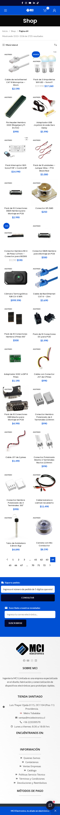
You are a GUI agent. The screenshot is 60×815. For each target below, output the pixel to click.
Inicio (5, 31)
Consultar (27, 597)
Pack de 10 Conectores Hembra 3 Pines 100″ (15, 335)
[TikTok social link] (38, 3)
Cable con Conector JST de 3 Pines (44, 375)
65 (10, 565)
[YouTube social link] (30, 3)
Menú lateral (12, 45)
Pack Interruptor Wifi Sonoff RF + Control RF (16, 166)
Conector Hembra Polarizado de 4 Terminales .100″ (16, 503)
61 (35, 559)
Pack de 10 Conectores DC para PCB (44, 335)
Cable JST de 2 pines (16, 457)
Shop (13, 31)
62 (41, 559)
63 (47, 559)
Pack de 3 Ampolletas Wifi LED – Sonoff (44, 81)
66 (16, 565)
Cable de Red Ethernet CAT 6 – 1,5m (44, 295)
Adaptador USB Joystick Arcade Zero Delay (44, 125)
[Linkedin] (35, 660)
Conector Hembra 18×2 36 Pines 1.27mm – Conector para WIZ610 (15, 254)
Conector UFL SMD (44, 208)
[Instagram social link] (26, 3)
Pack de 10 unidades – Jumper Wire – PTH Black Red (44, 168)
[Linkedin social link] (34, 3)
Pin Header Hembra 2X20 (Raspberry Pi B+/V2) (16, 125)
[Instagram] (31, 660)
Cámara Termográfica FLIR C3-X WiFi (15, 295)
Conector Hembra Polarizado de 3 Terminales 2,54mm (44, 417)
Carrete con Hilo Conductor (44, 544)
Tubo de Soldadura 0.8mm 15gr (16, 544)
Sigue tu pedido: (12, 582)
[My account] (54, 10)
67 (21, 565)
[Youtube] (28, 660)
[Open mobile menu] (5, 10)
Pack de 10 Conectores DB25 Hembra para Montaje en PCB (15, 211)
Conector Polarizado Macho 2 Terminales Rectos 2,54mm (44, 460)
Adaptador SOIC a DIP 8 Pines (16, 375)
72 (44, 565)
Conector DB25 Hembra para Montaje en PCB (44, 252)
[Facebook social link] (22, 3)
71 (38, 565)
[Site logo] (30, 10)
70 (33, 565)
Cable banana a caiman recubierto (44, 501)
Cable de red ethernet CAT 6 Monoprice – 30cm (16, 82)
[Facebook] (24, 660)
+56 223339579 (31, 722)
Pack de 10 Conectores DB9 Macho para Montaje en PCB (15, 417)
